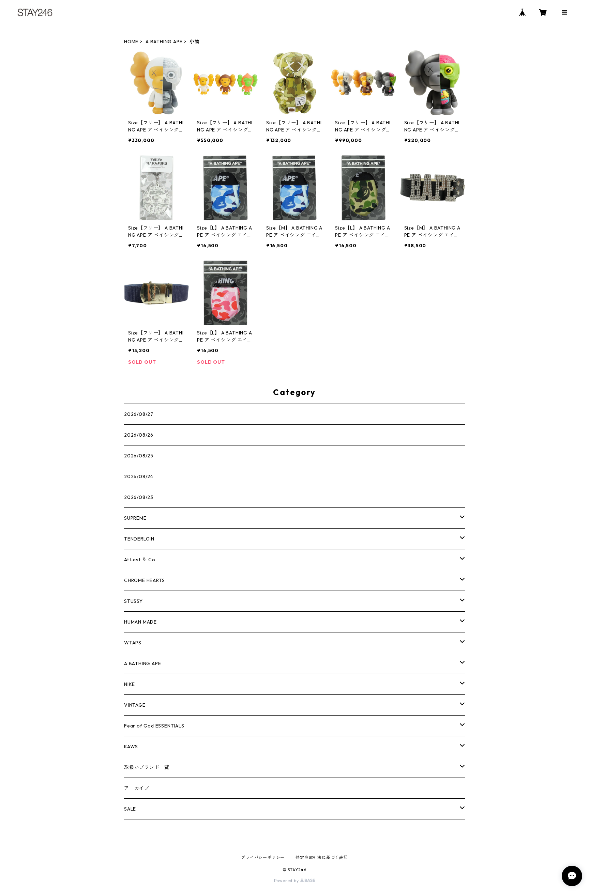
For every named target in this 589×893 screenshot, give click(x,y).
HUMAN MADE (140, 622)
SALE (130, 809)
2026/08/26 (138, 435)
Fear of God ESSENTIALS (154, 726)
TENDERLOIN (139, 539)
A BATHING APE (164, 41)
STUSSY (133, 601)
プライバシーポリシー (263, 857)
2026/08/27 (138, 414)
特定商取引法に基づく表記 (322, 857)
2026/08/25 (138, 456)
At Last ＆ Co (139, 560)
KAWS (131, 746)
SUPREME (135, 518)
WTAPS (132, 643)
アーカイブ (136, 788)
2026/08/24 (138, 476)
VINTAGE (135, 705)
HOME (131, 41)
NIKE (129, 684)
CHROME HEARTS (144, 580)
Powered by (287, 880)
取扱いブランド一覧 (146, 767)
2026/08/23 (138, 497)
